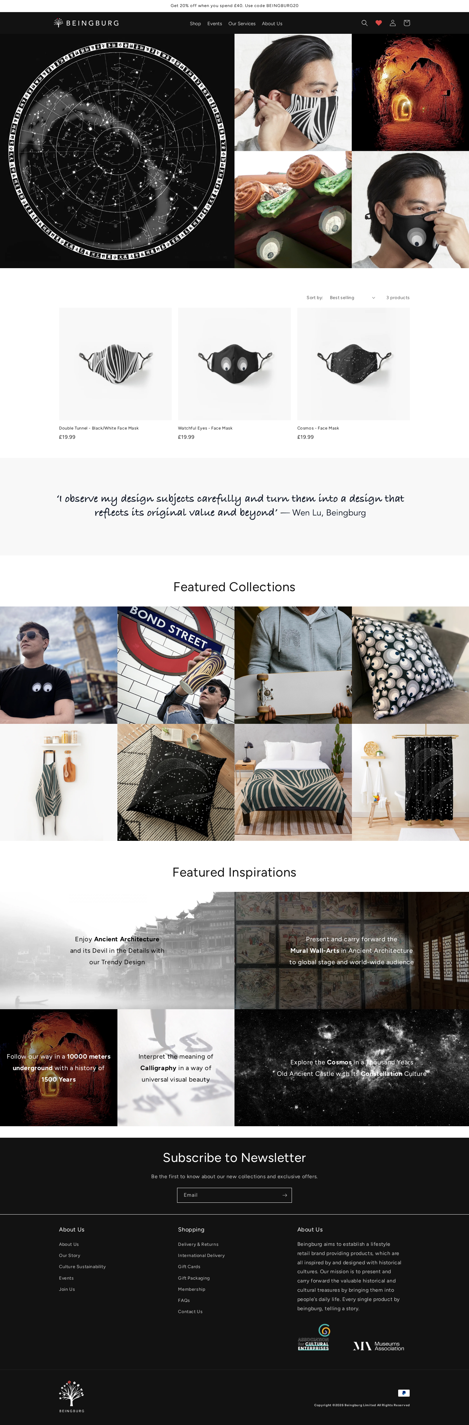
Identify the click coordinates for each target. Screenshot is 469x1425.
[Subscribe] (285, 1195)
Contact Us (190, 1311)
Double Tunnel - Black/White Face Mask (98, 428)
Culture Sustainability (82, 1266)
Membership (191, 1289)
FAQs (184, 1300)
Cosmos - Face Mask (318, 428)
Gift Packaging (194, 1278)
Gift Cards (189, 1266)
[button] (365, 23)
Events (66, 1278)
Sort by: (315, 297)
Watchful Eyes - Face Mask (205, 428)
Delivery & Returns (198, 1244)
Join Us (67, 1289)
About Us (69, 1244)
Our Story (69, 1255)
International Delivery (201, 1255)
